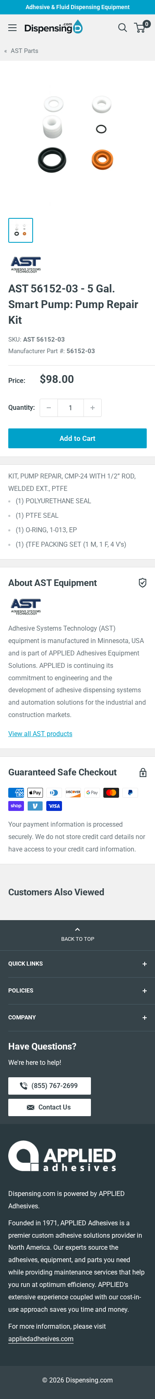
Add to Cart (77, 438)
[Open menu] (12, 27)
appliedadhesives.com (41, 1339)
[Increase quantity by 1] (92, 407)
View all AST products (40, 734)
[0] (140, 28)
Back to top (77, 939)
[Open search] (122, 27)
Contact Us (54, 1107)
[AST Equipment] (77, 264)
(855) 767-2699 (54, 1088)
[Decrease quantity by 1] (48, 407)
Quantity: (21, 407)
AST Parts (24, 51)
